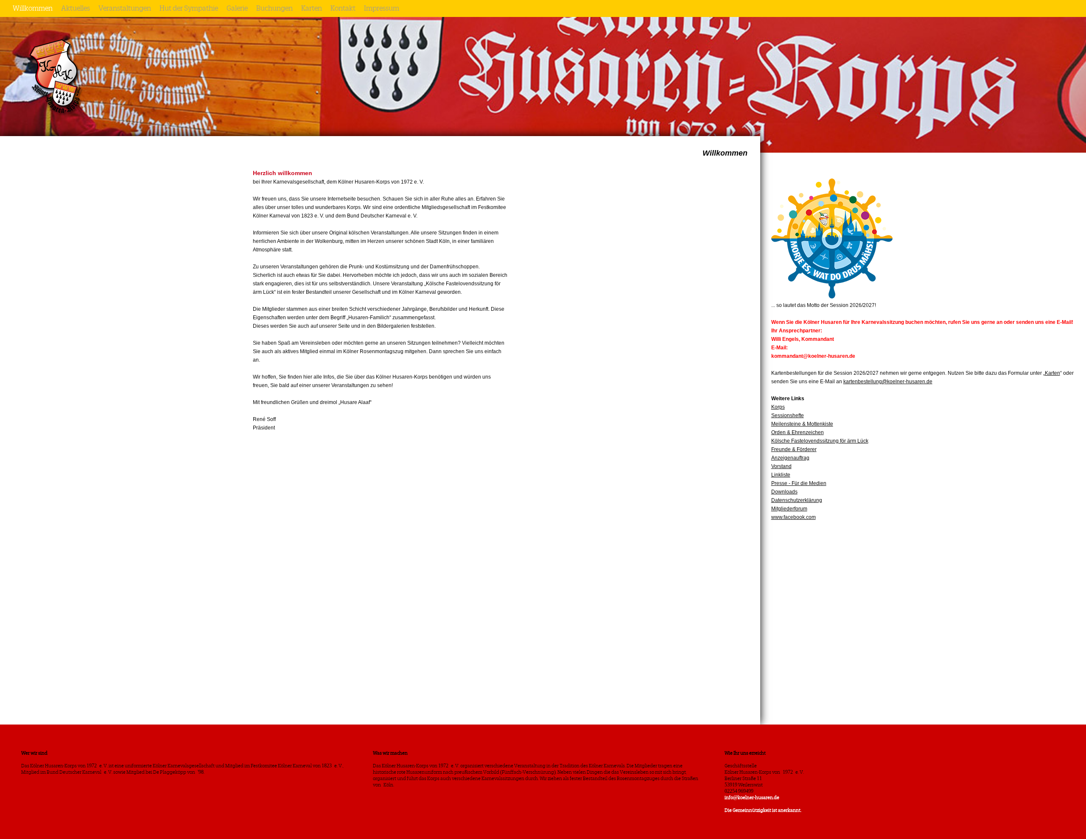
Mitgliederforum (789, 509)
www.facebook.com (793, 517)
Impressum (381, 8)
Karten (311, 8)
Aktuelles (75, 8)
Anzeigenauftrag (790, 458)
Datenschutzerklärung (796, 500)
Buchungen (274, 8)
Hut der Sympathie (189, 8)
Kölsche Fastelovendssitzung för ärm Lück (819, 441)
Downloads (784, 492)
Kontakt (342, 8)
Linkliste (780, 475)
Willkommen (33, 8)
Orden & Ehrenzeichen (797, 432)
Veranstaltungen (124, 8)
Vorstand (781, 466)
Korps (778, 407)
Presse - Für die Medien (798, 483)
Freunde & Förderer (794, 449)
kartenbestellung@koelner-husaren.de (887, 382)
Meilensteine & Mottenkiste (802, 424)
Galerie (237, 8)
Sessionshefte (787, 415)
